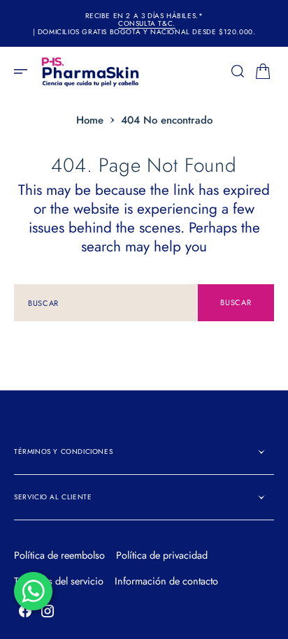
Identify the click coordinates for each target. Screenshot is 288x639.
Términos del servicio (58, 581)
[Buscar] (237, 71)
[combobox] (106, 302)
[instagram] (47, 611)
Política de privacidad (162, 555)
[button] (25, 71)
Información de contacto (166, 581)
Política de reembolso (59, 555)
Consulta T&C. (146, 23)
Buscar (235, 302)
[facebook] (25, 611)
